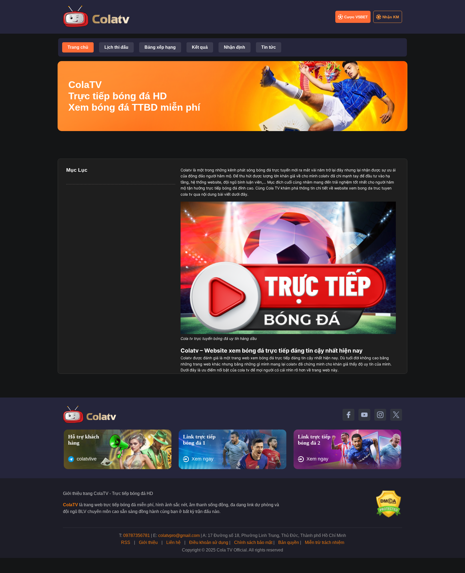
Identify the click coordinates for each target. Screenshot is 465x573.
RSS (125, 542)
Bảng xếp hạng (160, 47)
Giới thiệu (148, 542)
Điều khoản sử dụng (208, 542)
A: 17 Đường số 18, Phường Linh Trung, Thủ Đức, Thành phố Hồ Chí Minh (274, 535)
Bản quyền (288, 542)
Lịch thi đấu (116, 47)
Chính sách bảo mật (253, 542)
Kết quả (200, 47)
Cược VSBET (356, 17)
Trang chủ (78, 47)
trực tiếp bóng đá (221, 188)
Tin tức (268, 47)
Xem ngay (202, 459)
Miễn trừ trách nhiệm (324, 542)
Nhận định (234, 47)
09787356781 (136, 535)
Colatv (186, 170)
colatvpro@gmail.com (179, 535)
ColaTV (70, 504)
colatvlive (87, 459)
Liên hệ (173, 542)
